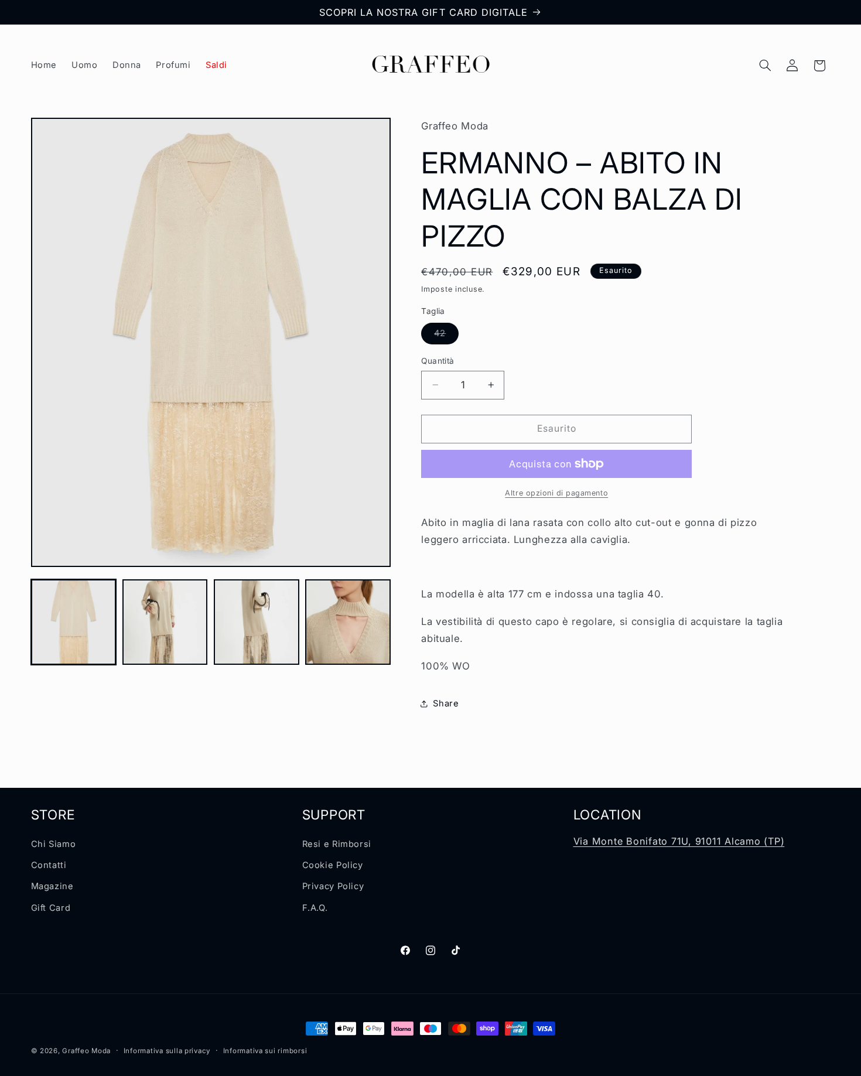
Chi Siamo (53, 844)
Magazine (52, 886)
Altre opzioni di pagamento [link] (556, 493)
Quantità (437, 361)
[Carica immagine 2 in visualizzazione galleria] (165, 622)
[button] (764, 65)
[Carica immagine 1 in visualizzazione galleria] (74, 622)
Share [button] (446, 703)
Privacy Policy (333, 886)
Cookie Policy (332, 865)
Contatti (49, 865)
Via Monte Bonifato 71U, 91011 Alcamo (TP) (679, 841)
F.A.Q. (315, 908)
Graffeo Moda (86, 1051)
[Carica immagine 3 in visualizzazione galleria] (256, 622)
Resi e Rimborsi (336, 844)
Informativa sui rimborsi (265, 1051)
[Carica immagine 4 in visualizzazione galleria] (348, 622)
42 (446, 335)
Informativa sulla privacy (167, 1051)
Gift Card (51, 908)
